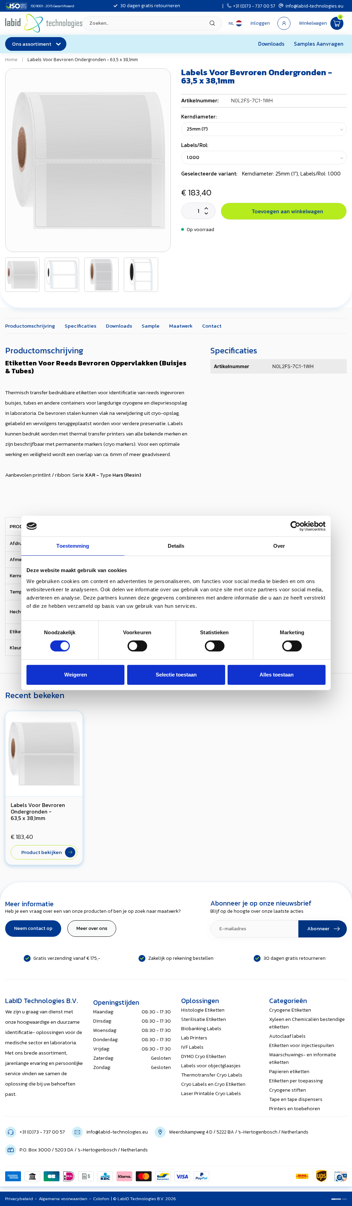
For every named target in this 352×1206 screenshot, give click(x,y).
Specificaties (80, 326)
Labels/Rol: (194, 145)
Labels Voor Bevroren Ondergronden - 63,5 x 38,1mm (83, 59)
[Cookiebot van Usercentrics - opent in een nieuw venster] (295, 526)
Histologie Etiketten (202, 1010)
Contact (211, 326)
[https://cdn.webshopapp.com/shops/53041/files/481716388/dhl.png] (302, 1176)
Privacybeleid (19, 1198)
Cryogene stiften (287, 1090)
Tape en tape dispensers (295, 1099)
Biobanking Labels (201, 1028)
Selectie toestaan (176, 675)
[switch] (137, 645)
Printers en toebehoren (294, 1108)
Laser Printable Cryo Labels (211, 1093)
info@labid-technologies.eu (314, 5)
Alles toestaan (277, 675)
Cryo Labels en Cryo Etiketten (213, 1084)
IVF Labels (192, 1047)
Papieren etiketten (289, 1071)
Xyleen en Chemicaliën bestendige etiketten (307, 1023)
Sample (151, 326)
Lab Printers (194, 1038)
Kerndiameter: (199, 117)
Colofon (101, 1198)
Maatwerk (180, 326)
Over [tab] (279, 546)
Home (11, 59)
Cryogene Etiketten (290, 1010)
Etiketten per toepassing (296, 1080)
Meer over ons (91, 928)
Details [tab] (176, 546)
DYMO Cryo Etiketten (203, 1056)
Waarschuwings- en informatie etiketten (302, 1058)
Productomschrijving (30, 326)
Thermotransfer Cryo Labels (211, 1075)
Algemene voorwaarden (63, 1198)
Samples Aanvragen (318, 44)
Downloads (271, 44)
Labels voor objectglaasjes (211, 1065)
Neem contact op (33, 928)
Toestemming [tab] (72, 546)
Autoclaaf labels (287, 1036)
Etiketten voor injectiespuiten (301, 1045)
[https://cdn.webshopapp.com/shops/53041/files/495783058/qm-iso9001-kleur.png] (340, 1176)
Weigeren (75, 675)
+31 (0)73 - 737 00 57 (254, 5)
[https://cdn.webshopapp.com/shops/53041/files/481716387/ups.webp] (321, 1176)
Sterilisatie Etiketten (203, 1019)
